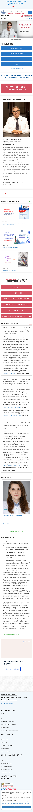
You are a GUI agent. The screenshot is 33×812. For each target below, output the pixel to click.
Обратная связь (12, 700)
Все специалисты (16, 531)
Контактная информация (7, 721)
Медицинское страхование (8, 724)
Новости (3, 716)
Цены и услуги (5, 727)
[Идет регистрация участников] (16, 236)
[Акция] (16, 259)
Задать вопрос (22, 4)
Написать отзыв (12, 4)
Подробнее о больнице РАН (11, 634)
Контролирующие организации (9, 730)
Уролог (17, 64)
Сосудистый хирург (16, 48)
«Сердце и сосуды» (6, 763)
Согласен (16, 807)
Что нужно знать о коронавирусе (16, 194)
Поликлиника (4, 739)
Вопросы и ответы (21, 697)
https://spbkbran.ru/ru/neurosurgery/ (12, 415)
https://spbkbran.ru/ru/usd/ (9, 373)
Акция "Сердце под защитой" (10, 270)
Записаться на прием (6, 745)
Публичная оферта (6, 751)
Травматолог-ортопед (16, 53)
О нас (2, 713)
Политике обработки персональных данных (18, 803)
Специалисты (4, 737)
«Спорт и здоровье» (6, 760)
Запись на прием (22, 1)
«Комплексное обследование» (9, 758)
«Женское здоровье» (6, 769)
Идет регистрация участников (10, 247)
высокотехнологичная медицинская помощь (16, 282)
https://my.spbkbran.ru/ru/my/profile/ (12, 407)
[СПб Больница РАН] (13, 12)
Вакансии (3, 718)
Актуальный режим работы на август (17, 88)
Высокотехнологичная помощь (17, 3)
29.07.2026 (5, 221)
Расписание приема (11, 1)
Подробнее (6, 523)
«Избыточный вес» (6, 772)
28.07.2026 (5, 245)
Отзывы (3, 700)
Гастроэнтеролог (16, 59)
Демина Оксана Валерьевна (12, 515)
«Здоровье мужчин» (6, 766)
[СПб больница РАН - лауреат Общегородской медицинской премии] (16, 212)
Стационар (4, 742)
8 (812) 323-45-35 (7, 703)
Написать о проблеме (12, 669)
